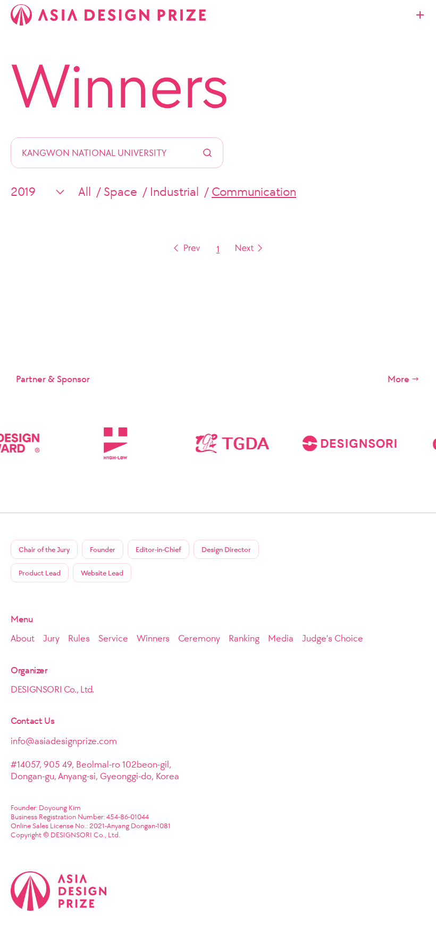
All (84, 191)
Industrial (174, 191)
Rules (79, 638)
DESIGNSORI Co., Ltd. (52, 689)
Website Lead (102, 573)
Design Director (226, 549)
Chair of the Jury (44, 549)
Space (120, 191)
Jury (51, 638)
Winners (120, 86)
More (398, 379)
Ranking (244, 638)
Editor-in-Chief (158, 549)
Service (113, 638)
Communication (254, 191)
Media (281, 638)
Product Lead (40, 573)
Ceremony (199, 638)
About (23, 638)
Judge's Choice (332, 638)
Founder (102, 549)
